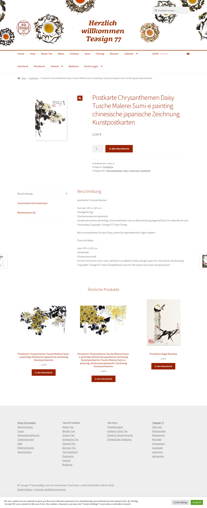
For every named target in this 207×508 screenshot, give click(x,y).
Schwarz (74, 53)
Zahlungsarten (25, 439)
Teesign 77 (158, 422)
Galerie (55, 66)
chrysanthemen (114, 170)
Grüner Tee (68, 435)
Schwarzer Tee (70, 439)
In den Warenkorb (119, 148)
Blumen (114, 53)
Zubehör (129, 53)
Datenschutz (24, 452)
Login (20, 431)
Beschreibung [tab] (25, 193)
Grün (87, 53)
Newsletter (158, 435)
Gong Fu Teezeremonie (120, 435)
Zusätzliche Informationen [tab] (32, 203)
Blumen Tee (69, 447)
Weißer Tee (68, 431)
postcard (134, 170)
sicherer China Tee (117, 431)
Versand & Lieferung (28, 435)
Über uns (157, 427)
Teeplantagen (115, 427)
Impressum (158, 443)
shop (32, 53)
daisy (126, 170)
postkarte (145, 170)
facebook (157, 447)
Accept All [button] (197, 502)
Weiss (61, 53)
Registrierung (25, 427)
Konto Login (91, 66)
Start (23, 78)
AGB (19, 443)
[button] (79, 98)
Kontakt (157, 439)
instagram (158, 456)
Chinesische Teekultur (119, 439)
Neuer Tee (46, 53)
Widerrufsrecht (25, 447)
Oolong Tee (68, 443)
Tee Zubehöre (70, 452)
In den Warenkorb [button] (43, 372)
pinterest (157, 452)
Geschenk (22, 66)
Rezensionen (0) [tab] (26, 212)
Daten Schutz (24, 489)
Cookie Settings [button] (180, 502)
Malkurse (74, 66)
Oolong (100, 53)
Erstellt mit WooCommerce (50, 489)
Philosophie (159, 431)
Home (20, 53)
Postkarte (39, 66)
